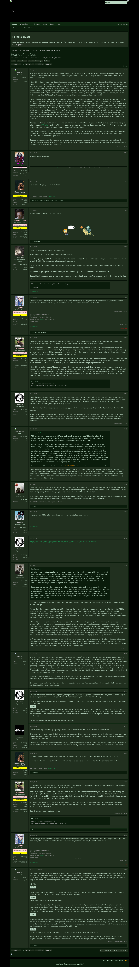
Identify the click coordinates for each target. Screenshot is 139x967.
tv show (46, 61)
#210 (125, 484)
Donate (37, 24)
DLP (14, 960)
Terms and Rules (108, 960)
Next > (48, 64)
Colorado (24, 204)
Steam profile (34, 291)
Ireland (25, 413)
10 (36, 64)
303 (26, 360)
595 (26, 411)
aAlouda (20, 737)
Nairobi (25, 269)
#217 (125, 753)
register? (19, 45)
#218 (125, 782)
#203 (125, 181)
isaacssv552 (20, 431)
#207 (125, 338)
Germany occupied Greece (20, 323)
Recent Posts (28, 28)
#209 (125, 429)
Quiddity (34, 332)
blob (19, 495)
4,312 (25, 200)
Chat (59, 24)
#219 (125, 835)
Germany (24, 747)
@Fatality (44, 125)
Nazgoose (35, 201)
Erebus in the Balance (57, 167)
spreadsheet (51, 196)
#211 (125, 511)
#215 (125, 691)
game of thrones (22, 61)
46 (26, 79)
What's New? (24, 24)
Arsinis (61, 201)
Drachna (48, 58)
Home (121, 960)
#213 (125, 565)
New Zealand (23, 173)
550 (26, 743)
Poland (25, 532)
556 (26, 319)
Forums (14, 24)
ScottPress (42, 201)
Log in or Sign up (122, 24)
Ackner (19, 72)
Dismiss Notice (126, 33)
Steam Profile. (34, 326)
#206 (125, 297)
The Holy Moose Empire (21, 365)
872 (26, 582)
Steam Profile (34, 526)
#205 (125, 247)
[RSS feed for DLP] (125, 960)
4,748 (25, 529)
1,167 (25, 232)
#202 (125, 152)
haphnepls (35, 772)
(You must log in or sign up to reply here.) (113, 950)
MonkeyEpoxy (19, 192)
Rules (45, 24)
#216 (125, 726)
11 (39, 64)
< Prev (15, 64)
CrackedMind (36, 241)
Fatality (20, 576)
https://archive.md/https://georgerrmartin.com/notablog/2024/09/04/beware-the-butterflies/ (63, 542)
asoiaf (13, 61)
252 (26, 501)
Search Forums (17, 28)
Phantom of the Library (52, 201)
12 (42, 64)
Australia (24, 586)
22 (26, 172)
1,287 (25, 266)
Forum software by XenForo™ (69, 963)
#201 (125, 70)
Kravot (34, 506)
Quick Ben (20, 257)
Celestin (20, 522)
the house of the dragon (35, 61)
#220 (125, 870)
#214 (125, 653)
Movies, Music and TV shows (29, 58)
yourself (42, 319)
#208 (125, 393)
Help (116, 960)
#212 (125, 538)
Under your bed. (23, 236)
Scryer (52, 24)
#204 (125, 210)
